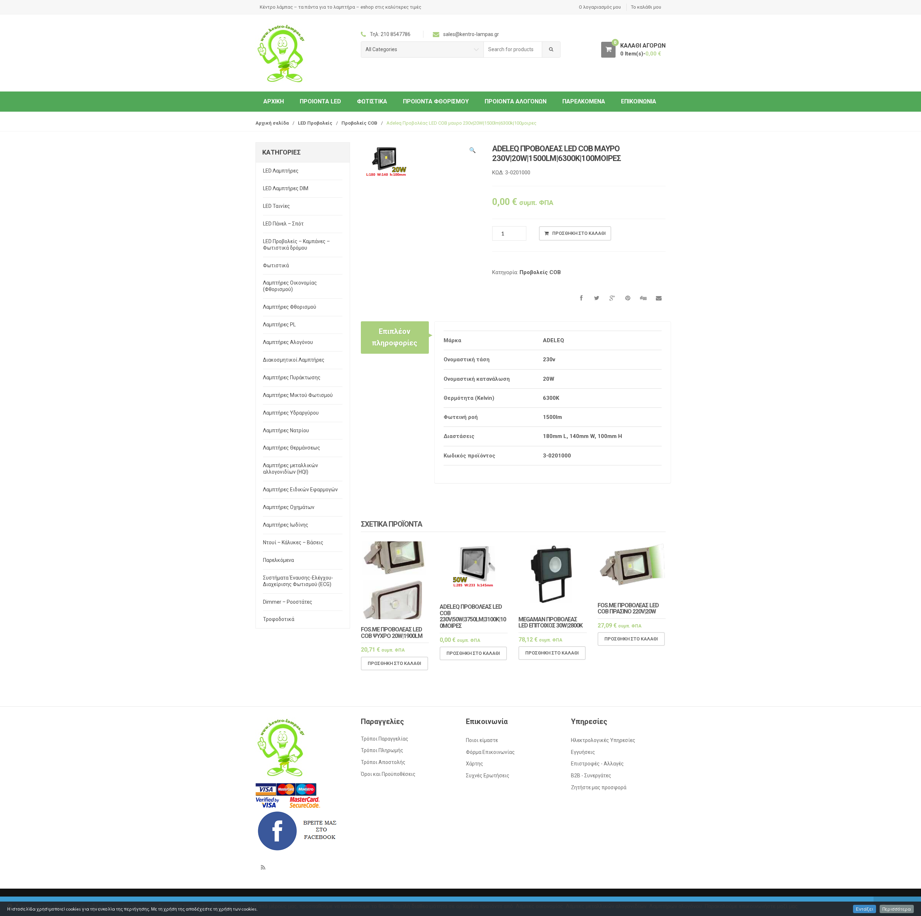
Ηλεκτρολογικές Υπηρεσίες (603, 740)
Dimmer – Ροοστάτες (287, 602)
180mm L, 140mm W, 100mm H (582, 436)
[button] (472, 151)
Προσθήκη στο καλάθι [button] (394, 663)
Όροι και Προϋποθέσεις (388, 774)
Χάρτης (474, 764)
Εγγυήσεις (583, 752)
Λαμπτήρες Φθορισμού (289, 307)
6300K (551, 398)
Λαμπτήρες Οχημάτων (288, 507)
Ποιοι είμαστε (482, 740)
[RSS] (263, 867)
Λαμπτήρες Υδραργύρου (291, 413)
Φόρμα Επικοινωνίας (490, 752)
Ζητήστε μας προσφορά (598, 787)
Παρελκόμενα (583, 101)
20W (548, 379)
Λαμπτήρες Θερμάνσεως (291, 448)
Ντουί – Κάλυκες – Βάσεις (293, 542)
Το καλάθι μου (646, 7)
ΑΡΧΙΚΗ (273, 101)
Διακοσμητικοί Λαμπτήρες (294, 360)
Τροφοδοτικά (278, 619)
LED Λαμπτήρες (281, 171)
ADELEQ (553, 340)
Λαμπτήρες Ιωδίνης (285, 525)
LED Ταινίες (276, 206)
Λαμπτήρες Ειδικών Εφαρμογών (300, 489)
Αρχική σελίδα (272, 123)
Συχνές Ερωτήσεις (487, 775)
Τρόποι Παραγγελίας (384, 739)
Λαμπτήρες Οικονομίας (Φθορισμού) (290, 286)
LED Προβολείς (315, 123)
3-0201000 (557, 455)
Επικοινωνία (638, 101)
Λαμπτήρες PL (279, 324)
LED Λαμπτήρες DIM (285, 188)
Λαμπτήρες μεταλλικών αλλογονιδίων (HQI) (290, 469)
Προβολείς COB (359, 123)
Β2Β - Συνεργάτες (591, 775)
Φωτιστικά (372, 101)
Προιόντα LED (320, 101)
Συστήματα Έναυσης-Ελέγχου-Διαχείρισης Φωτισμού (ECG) (298, 581)
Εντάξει (864, 909)
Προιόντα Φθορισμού (436, 101)
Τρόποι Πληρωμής (382, 750)
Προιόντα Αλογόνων (515, 101)
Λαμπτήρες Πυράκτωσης (292, 377)
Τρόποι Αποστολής (383, 762)
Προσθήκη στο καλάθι (579, 233)
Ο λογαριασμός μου (600, 7)
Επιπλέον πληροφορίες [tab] (394, 337)
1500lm (552, 417)
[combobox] (513, 49)
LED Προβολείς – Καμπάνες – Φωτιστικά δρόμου (296, 244)
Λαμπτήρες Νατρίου (286, 430)
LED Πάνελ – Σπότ (283, 224)
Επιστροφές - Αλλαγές (597, 764)
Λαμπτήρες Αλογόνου (288, 342)
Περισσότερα (897, 909)
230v (549, 359)
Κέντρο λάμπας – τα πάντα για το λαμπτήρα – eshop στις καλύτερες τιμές (340, 7)
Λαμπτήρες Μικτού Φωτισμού (298, 395)
